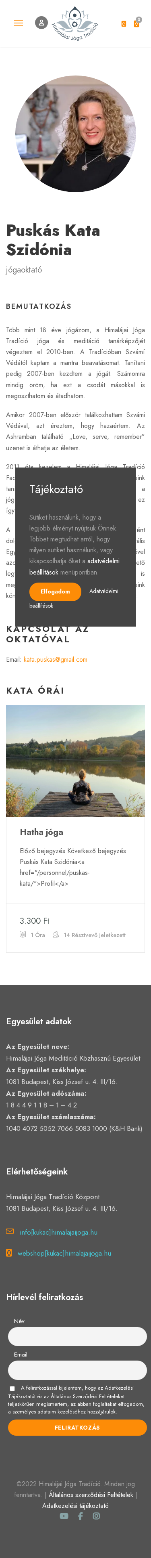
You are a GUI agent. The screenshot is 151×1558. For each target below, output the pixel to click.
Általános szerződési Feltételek (91, 1494)
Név (19, 1321)
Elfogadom (55, 591)
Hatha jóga (41, 832)
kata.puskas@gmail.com (55, 659)
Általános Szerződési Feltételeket (87, 1396)
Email (20, 1354)
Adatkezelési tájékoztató (75, 1505)
